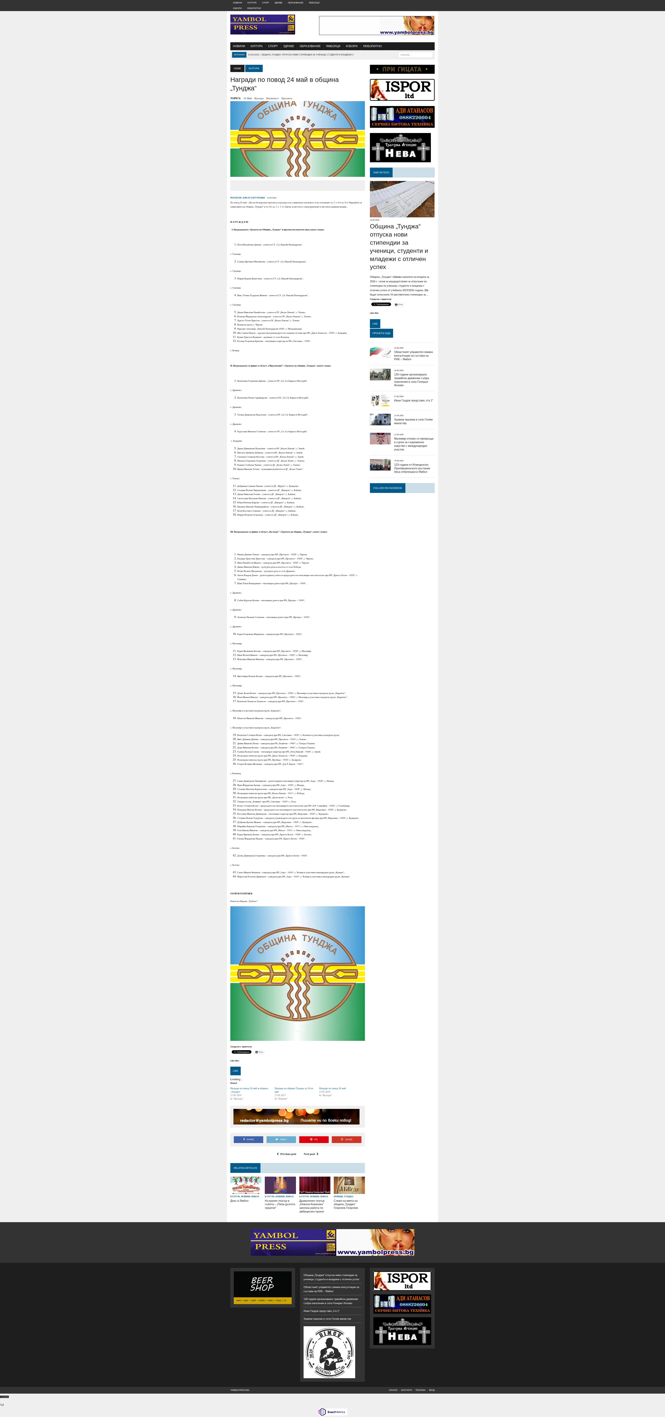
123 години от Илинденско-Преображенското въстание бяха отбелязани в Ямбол (412, 468)
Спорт (265, 3)
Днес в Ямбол (239, 1200)
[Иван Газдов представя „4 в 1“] (380, 404)
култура (259, 98)
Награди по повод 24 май (332, 1088)
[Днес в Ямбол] (245, 1192)
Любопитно (254, 8)
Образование (295, 3)
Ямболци (314, 3)
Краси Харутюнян (254, 197)
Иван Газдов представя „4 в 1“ (413, 400)
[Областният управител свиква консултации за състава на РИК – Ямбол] (380, 355)
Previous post (288, 1154)
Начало (393, 1390)
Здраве (278, 3)
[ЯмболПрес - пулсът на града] (262, 24)
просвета (286, 98)
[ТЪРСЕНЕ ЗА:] (415, 54)
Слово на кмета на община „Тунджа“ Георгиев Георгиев (346, 1204)
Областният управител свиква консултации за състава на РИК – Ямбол (413, 356)
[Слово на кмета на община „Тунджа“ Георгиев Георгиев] (349, 1192)
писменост (272, 98)
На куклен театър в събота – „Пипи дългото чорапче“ (280, 1204)
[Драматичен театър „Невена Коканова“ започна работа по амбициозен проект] (314, 1192)
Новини (237, 3)
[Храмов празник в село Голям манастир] (380, 423)
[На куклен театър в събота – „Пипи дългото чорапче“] (280, 1192)
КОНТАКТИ (406, 1390)
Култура (252, 3)
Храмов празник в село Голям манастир (327, 1318)
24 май (247, 98)
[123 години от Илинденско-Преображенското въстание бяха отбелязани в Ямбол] (380, 468)
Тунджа (348, 1196)
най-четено (381, 172)
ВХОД (432, 1390)
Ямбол (255, 1196)
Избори (237, 8)
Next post (309, 1154)
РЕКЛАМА (420, 1390)
